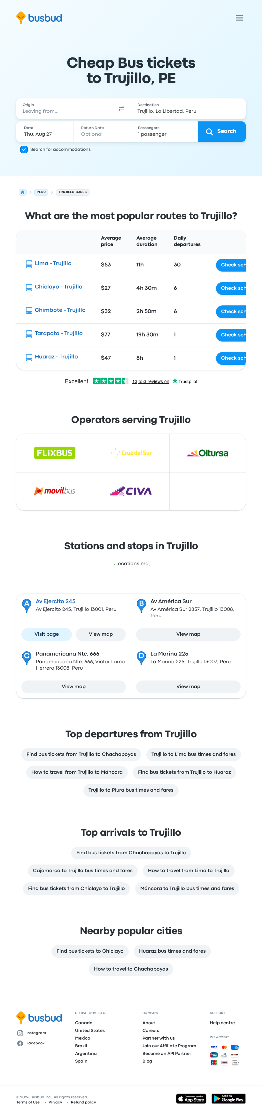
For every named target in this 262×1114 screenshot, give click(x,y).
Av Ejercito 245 (55, 601)
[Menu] (239, 18)
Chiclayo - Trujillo (58, 287)
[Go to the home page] (39, 18)
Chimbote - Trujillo (60, 310)
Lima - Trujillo (53, 263)
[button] (121, 108)
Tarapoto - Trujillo (59, 333)
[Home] (23, 192)
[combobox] (64, 109)
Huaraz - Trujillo (56, 357)
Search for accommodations (60, 149)
